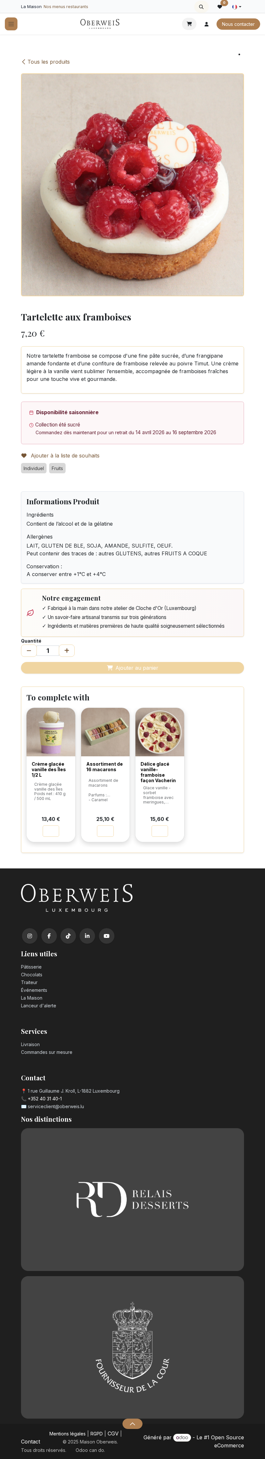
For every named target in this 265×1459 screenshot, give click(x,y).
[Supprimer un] (29, 651)
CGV (113, 1433)
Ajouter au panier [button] (136, 668)
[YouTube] (106, 936)
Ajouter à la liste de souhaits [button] (64, 455)
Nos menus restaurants (66, 6)
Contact (30, 1441)
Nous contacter (238, 24)
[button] (201, 7)
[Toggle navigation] (11, 24)
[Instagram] (29, 936)
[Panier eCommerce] (189, 24)
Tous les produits (48, 61)
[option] (132, 778)
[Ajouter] (67, 651)
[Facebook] (49, 936)
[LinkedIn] (87, 936)
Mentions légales (67, 1433)
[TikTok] (68, 936)
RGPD (96, 1433)
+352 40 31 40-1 (45, 1098)
